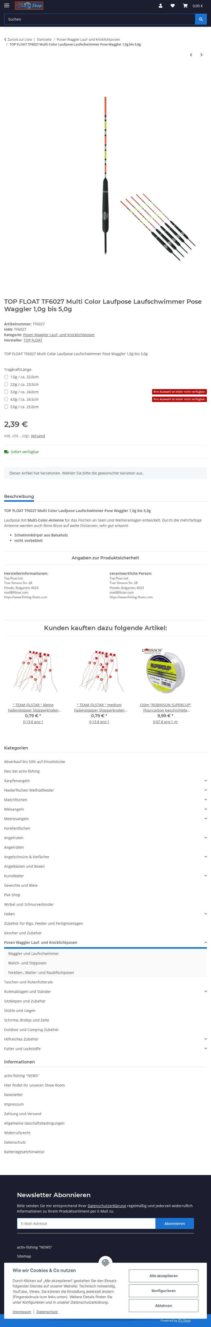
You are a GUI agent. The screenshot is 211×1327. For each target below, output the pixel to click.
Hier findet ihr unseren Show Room (34, 1085)
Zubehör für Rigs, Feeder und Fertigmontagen (43, 923)
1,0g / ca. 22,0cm (24, 376)
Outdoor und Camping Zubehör (31, 1029)
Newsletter (13, 1094)
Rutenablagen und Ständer (27, 991)
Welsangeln (14, 809)
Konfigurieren (164, 1290)
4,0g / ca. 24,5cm (108, 399)
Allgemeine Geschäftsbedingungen (34, 1123)
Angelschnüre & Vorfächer (26, 856)
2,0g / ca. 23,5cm (24, 384)
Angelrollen (14, 847)
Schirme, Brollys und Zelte (26, 1020)
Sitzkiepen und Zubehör (25, 1001)
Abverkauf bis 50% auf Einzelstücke (34, 761)
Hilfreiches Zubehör (21, 1039)
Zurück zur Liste (20, 39)
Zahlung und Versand (22, 1113)
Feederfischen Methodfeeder (29, 790)
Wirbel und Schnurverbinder (29, 904)
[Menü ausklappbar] (6, 3)
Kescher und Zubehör (23, 932)
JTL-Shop (184, 1320)
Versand (38, 435)
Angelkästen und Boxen (24, 866)
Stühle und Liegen (20, 1010)
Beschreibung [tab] (19, 496)
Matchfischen (15, 799)
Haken (9, 913)
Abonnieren (174, 1223)
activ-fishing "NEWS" (21, 1075)
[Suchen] (201, 19)
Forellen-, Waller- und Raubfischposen (41, 972)
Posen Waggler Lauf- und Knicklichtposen (59, 334)
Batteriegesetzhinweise (24, 1151)
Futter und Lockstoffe (22, 1048)
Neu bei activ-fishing (22, 771)
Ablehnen (163, 1305)
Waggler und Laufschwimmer (33, 953)
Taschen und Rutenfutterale (28, 982)
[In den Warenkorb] (8, 71)
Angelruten (13, 837)
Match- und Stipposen (27, 963)
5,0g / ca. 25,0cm (24, 406)
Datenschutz (47, 1312)
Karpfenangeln (17, 780)
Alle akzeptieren (164, 1276)
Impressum (22, 1312)
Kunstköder (14, 875)
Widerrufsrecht (17, 1132)
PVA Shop (12, 894)
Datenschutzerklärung (107, 1205)
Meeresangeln (16, 818)
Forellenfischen (17, 828)
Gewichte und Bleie (21, 885)
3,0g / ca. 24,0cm (108, 391)
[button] (160, 6)
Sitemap (24, 1256)
